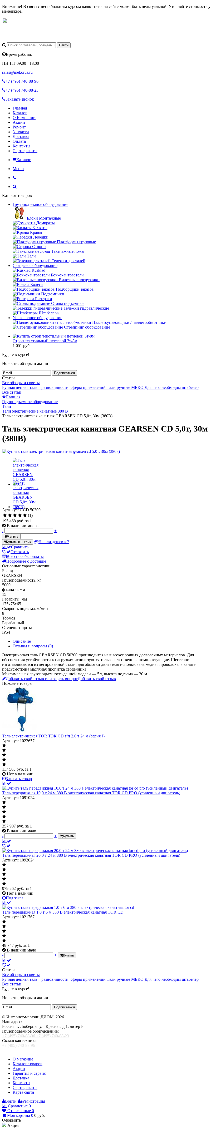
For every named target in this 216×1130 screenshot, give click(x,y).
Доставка (21, 136)
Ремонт (19, 127)
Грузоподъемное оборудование (40, 204)
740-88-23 (22, 90)
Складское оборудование (35, 265)
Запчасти (21, 132)
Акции (19, 122)
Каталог (20, 113)
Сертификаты (25, 150)
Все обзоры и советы (21, 382)
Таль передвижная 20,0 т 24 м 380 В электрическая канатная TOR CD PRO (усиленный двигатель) (91, 855)
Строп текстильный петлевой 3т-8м (45, 341)
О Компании (24, 117)
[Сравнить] (6, 783)
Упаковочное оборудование (37, 317)
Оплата (19, 141)
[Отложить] (6, 846)
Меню (18, 168)
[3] (15, 515)
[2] (10, 515)
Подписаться (64, 373)
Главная (20, 108)
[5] (25, 515)
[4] (20, 515)
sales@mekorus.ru (17, 72)
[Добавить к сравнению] (6, 841)
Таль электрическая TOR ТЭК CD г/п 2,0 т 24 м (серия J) (53, 736)
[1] (5, 515)
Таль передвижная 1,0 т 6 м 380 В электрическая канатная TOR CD (63, 912)
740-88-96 (22, 81)
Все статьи (11, 392)
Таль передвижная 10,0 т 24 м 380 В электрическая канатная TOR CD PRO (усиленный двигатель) (91, 793)
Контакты (21, 146)
